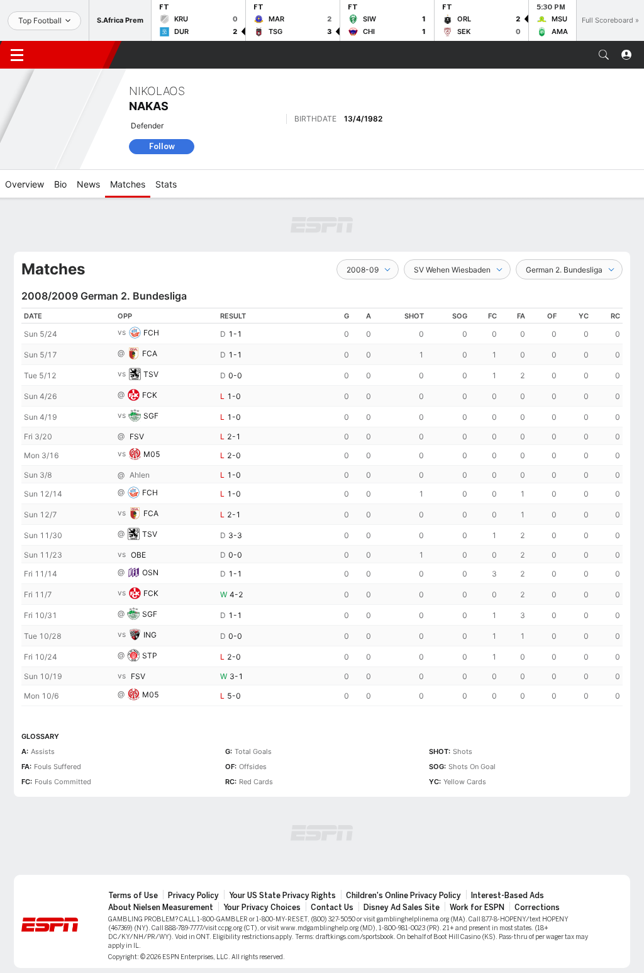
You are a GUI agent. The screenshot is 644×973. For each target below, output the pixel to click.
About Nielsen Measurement (160, 907)
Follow (162, 146)
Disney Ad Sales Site (402, 907)
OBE (138, 555)
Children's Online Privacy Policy (403, 895)
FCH (151, 332)
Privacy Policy (193, 895)
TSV (150, 374)
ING (150, 635)
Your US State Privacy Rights (282, 895)
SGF (150, 415)
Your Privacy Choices (262, 907)
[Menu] (17, 55)
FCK (149, 395)
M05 (151, 454)
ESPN (74, 55)
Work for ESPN (477, 907)
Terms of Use (133, 895)
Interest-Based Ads (507, 895)
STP (149, 656)
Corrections (537, 907)
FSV (137, 436)
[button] (604, 55)
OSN (150, 573)
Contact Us (332, 907)
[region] (322, 507)
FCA (149, 353)
